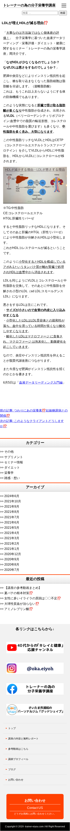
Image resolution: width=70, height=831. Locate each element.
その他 (9, 451)
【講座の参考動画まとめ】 (23, 587)
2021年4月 (11, 533)
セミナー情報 (13, 462)
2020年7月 (11, 569)
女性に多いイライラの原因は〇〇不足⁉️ (32, 598)
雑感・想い (12, 478)
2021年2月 (11, 543)
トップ (12, 728)
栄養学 (9, 472)
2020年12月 (12, 554)
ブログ (12, 769)
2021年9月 (11, 506)
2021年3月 (11, 538)
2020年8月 (11, 564)
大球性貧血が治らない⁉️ (21, 603)
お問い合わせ (15, 779)
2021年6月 (11, 522)
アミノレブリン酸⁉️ (18, 609)
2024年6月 (11, 496)
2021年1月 (11, 548)
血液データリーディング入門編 (41, 382)
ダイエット (12, 467)
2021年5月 (11, 527)
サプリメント (13, 457)
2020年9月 (11, 559)
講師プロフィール (18, 759)
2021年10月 (12, 501)
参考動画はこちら (18, 748)
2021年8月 (11, 511)
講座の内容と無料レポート (23, 738)
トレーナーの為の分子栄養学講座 (29, 5)
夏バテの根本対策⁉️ (18, 593)
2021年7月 (11, 517)
